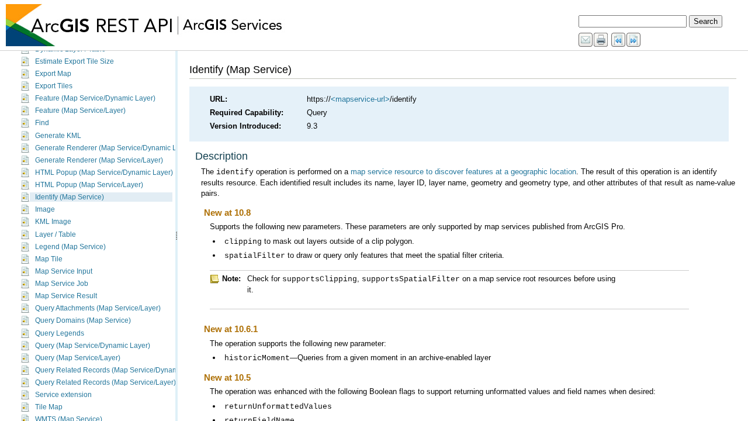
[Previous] (618, 40)
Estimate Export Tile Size (74, 61)
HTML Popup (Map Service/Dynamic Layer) (104, 172)
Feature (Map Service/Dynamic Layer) (95, 98)
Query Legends (59, 333)
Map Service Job (61, 283)
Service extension (63, 394)
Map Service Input (63, 271)
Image (45, 209)
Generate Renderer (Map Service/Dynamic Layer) (114, 147)
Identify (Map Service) (69, 197)
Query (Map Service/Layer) (77, 357)
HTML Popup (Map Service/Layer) (89, 184)
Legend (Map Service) (70, 246)
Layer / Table (55, 234)
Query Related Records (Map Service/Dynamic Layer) (120, 370)
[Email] (586, 40)
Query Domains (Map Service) (83, 320)
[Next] (634, 40)
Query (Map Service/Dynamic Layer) (92, 345)
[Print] (601, 40)
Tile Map (49, 406)
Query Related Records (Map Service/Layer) (105, 382)
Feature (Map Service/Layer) (80, 110)
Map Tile (49, 259)
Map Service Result (66, 295)
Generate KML (58, 135)
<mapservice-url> (360, 99)
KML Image (53, 221)
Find (42, 122)
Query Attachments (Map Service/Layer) (98, 308)
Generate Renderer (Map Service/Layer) (99, 160)
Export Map (53, 73)
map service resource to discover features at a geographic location (463, 171)
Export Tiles (53, 85)
